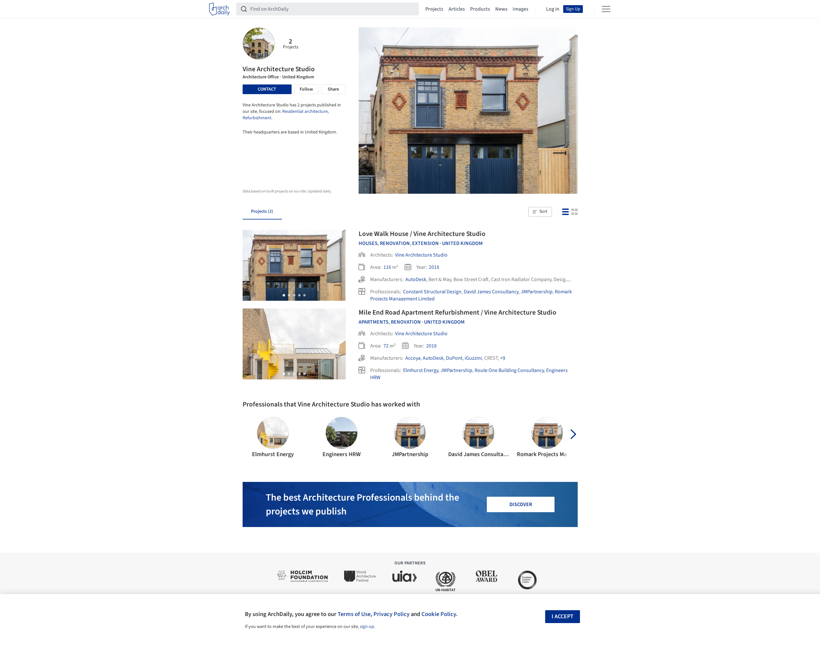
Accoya (412, 358)
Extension (425, 243)
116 (387, 267)
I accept (563, 616)
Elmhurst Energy (420, 370)
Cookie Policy (438, 614)
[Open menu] (606, 9)
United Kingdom (462, 243)
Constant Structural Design (432, 291)
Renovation (395, 243)
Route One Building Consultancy (509, 370)
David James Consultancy (491, 291)
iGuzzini (473, 358)
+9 (502, 358)
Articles (457, 9)
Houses (368, 243)
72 (386, 345)
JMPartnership (537, 291)
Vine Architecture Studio (421, 255)
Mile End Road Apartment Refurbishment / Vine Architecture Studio (457, 312)
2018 (434, 267)
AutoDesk (415, 279)
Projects (434, 9)
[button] (540, 212)
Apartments (374, 322)
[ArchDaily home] (219, 9)
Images (520, 9)
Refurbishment (257, 118)
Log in (552, 9)
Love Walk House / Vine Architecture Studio (422, 234)
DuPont (454, 358)
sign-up (367, 626)
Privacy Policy (391, 614)
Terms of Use (354, 614)
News (501, 9)
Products (480, 9)
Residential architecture (305, 111)
